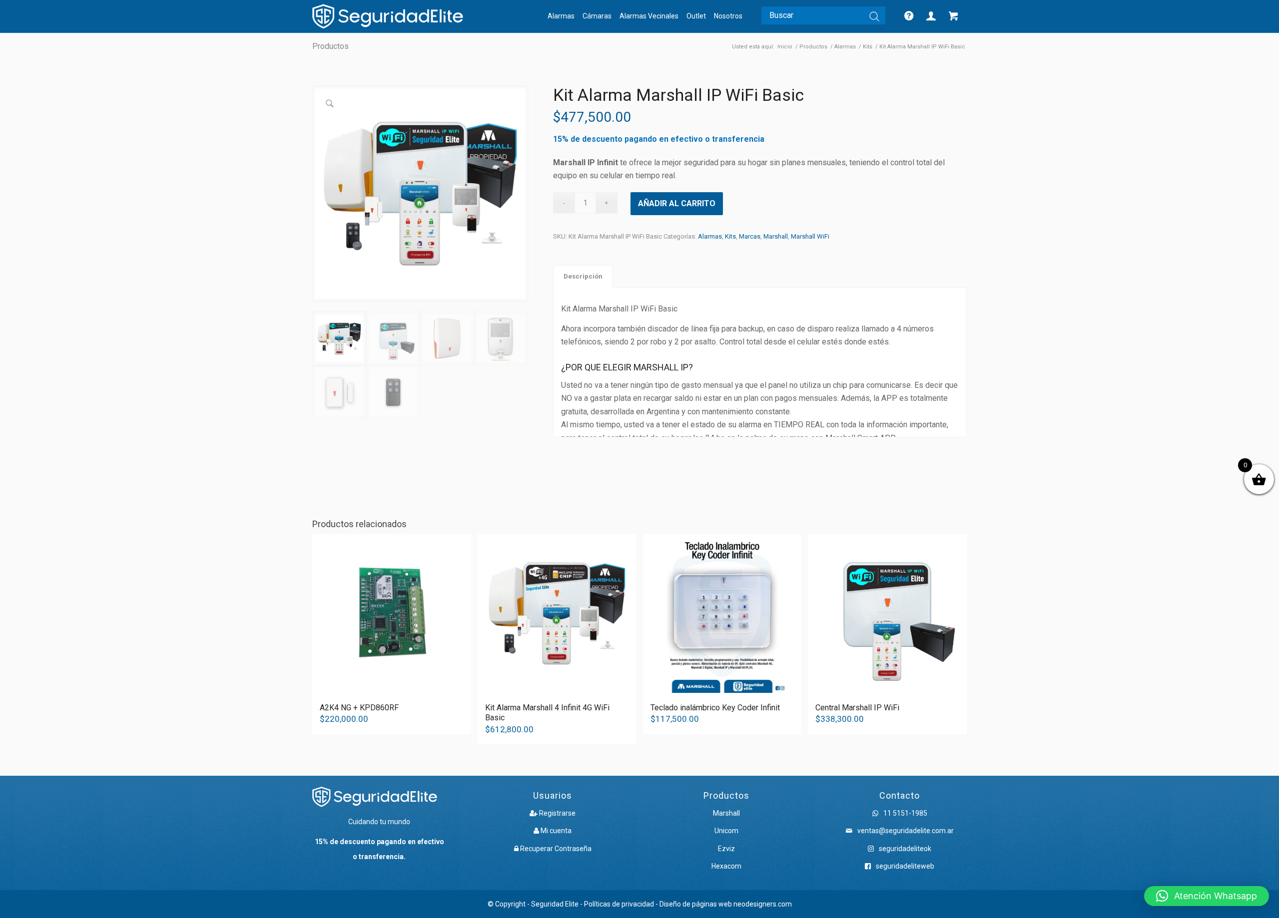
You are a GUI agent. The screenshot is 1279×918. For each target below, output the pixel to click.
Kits (730, 236)
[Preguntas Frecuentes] (911, 16)
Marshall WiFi (810, 236)
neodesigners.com (762, 904)
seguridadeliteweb (904, 866)
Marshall (775, 236)
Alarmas (710, 236)
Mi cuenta (555, 831)
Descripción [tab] (583, 276)
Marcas (749, 236)
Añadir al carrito (676, 203)
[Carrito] (956, 16)
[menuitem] (561, 16)
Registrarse (557, 813)
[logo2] (387, 16)
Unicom (726, 831)
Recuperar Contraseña (555, 849)
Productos (330, 46)
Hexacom (726, 866)
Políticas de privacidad (619, 904)
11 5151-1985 (904, 813)
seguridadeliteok (904, 849)
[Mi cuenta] (933, 16)
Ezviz (726, 849)
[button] (1206, 896)
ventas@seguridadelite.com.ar (905, 831)
